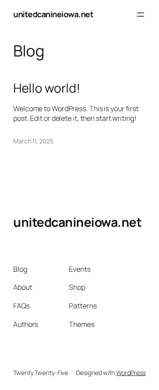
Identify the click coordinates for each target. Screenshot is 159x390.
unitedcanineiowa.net (53, 14)
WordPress (131, 372)
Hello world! (46, 88)
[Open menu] (140, 14)
